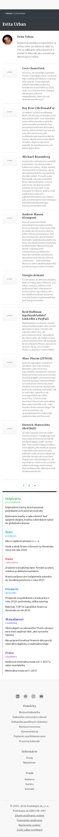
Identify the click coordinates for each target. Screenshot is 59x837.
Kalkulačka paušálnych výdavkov (29, 721)
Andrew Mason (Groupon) (32, 216)
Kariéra (30, 784)
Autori (9, 13)
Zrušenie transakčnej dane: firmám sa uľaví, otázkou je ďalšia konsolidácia (29, 569)
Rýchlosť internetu (29, 726)
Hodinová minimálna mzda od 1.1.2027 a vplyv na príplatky (27, 663)
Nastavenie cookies (29, 825)
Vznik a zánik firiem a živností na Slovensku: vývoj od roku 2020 (29, 548)
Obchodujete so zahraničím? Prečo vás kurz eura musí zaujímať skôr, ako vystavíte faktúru (29, 632)
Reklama (29, 779)
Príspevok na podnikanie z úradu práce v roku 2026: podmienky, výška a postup (27, 600)
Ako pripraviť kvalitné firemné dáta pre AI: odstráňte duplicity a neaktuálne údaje (28, 642)
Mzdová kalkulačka (29, 712)
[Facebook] (25, 696)
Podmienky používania (29, 820)
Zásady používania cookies (29, 815)
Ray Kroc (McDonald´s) (38, 108)
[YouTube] (41, 696)
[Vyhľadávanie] (55, 4)
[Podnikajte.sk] (29, 4)
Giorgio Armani (33, 275)
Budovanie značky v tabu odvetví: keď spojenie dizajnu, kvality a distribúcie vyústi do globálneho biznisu (29, 520)
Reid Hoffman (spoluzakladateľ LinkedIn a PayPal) (35, 315)
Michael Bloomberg (36, 156)
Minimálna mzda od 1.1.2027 (21, 670)
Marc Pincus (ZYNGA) (37, 358)
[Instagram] (33, 696)
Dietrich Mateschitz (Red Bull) (36, 426)
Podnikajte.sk (20, 810)
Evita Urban (19, 13)
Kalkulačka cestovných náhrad (29, 717)
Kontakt (29, 788)
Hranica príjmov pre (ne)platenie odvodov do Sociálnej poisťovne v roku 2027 (28, 578)
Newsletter (29, 762)
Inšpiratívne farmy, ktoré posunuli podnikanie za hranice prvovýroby (24, 509)
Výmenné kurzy (29, 731)
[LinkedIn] (17, 696)
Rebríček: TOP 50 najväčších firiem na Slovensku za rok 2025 (26, 608)
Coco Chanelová (33, 68)
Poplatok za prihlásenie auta (29, 736)
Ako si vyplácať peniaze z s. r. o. (22, 541)
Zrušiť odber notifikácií (29, 829)
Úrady (29, 757)
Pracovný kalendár (29, 741)
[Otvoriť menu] (4, 4)
